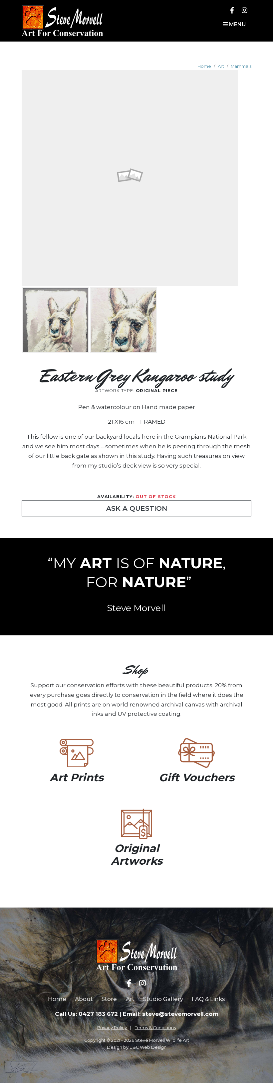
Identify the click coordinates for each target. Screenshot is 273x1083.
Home (204, 66)
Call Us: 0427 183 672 (86, 1014)
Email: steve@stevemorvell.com (170, 1014)
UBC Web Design (148, 1047)
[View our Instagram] (244, 10)
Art (221, 66)
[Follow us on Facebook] (232, 10)
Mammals (241, 66)
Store (109, 999)
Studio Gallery (163, 999)
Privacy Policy (112, 1027)
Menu (237, 24)
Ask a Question (136, 508)
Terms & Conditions (155, 1027)
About (84, 999)
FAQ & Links (208, 999)
